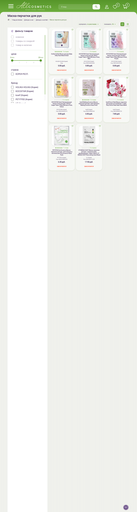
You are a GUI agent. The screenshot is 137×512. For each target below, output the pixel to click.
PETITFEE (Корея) (24, 99)
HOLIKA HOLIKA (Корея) (27, 87)
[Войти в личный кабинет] (107, 7)
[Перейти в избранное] (115, 7)
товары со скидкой (25, 41)
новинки (20, 37)
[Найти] (96, 6)
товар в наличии (24, 45)
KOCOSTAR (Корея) (25, 91)
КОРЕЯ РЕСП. (22, 74)
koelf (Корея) (22, 95)
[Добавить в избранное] (72, 29)
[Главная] (9, 20)
